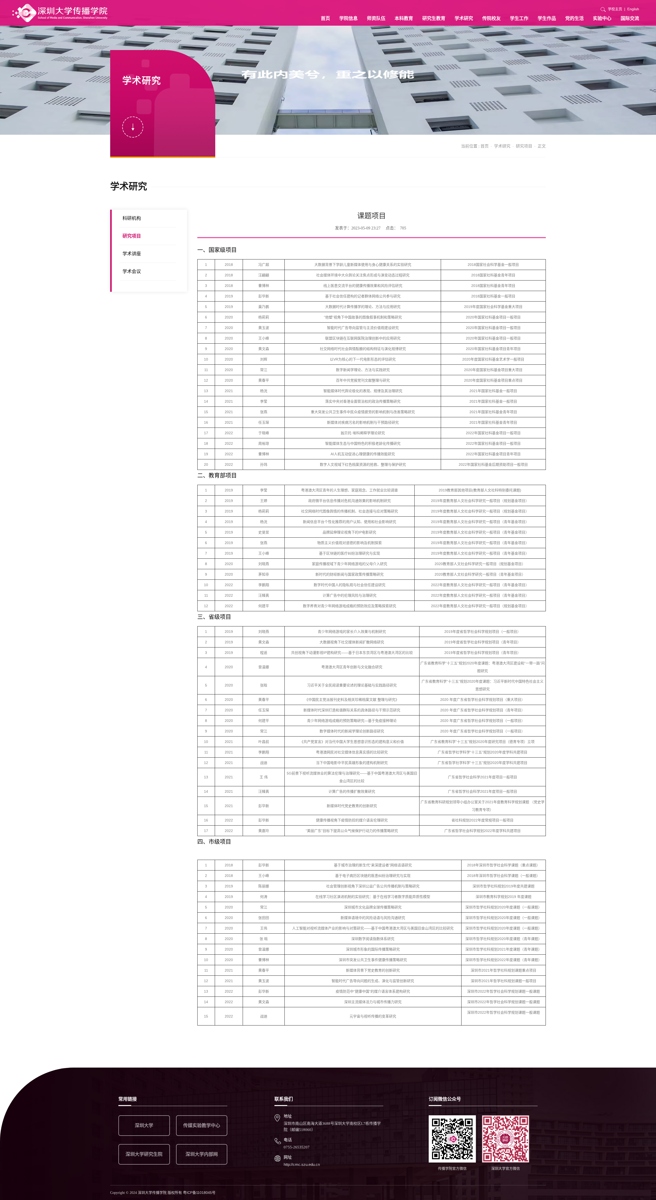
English (633, 9)
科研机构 (131, 218)
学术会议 (131, 271)
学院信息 (348, 18)
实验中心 (602, 18)
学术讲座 (131, 253)
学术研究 (464, 18)
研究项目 (524, 146)
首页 (325, 18)
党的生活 (574, 18)
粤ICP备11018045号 (199, 1193)
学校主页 (615, 9)
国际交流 (630, 18)
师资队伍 (376, 18)
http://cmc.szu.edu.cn (302, 1164)
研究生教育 (433, 18)
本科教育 (404, 18)
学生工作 (519, 18)
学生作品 (547, 18)
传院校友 (491, 18)
